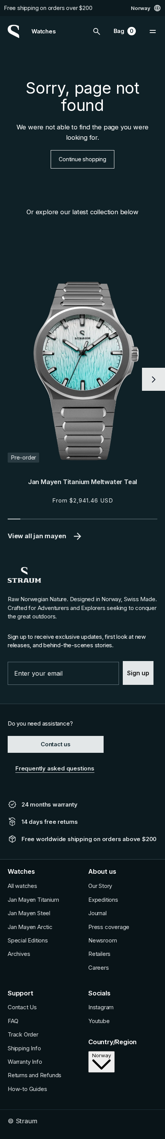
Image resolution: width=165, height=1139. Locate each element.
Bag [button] (124, 31)
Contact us (56, 744)
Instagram (101, 1007)
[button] (96, 31)
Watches (43, 31)
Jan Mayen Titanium (33, 899)
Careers (98, 967)
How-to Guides (27, 1089)
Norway (140, 8)
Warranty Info (25, 1061)
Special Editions (28, 940)
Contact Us (22, 1007)
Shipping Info (24, 1048)
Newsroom (102, 940)
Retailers (99, 954)
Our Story (100, 886)
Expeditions (103, 899)
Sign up (138, 673)
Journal (97, 913)
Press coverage (108, 927)
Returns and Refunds (34, 1075)
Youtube (99, 1021)
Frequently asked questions (54, 768)
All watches (22, 886)
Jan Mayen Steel (29, 913)
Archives (19, 954)
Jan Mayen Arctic (30, 927)
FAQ (13, 1021)
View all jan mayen (37, 536)
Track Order (23, 1034)
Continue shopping (82, 159)
